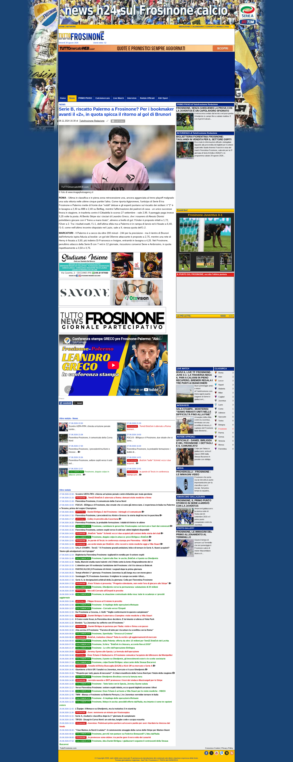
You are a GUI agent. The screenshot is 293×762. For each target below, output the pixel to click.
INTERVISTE (183, 405)
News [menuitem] (72, 98)
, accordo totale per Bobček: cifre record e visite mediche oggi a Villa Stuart (118, 544)
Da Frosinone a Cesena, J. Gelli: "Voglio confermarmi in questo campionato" (112, 612)
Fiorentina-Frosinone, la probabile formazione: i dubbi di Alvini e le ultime (110, 522)
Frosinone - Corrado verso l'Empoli (100, 608)
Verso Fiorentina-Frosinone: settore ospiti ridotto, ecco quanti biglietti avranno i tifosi (116, 687)
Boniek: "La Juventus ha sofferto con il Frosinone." (99, 623)
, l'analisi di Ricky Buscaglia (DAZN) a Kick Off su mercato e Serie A (114, 666)
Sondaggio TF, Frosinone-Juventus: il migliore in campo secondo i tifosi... (110, 576)
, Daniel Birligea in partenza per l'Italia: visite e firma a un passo (112, 626)
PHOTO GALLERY (185, 528)
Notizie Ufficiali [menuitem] (147, 98)
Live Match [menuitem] (118, 98)
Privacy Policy (227, 748)
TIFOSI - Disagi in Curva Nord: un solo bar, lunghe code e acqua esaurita (109, 719)
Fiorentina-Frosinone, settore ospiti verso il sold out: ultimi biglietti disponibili (112, 530)
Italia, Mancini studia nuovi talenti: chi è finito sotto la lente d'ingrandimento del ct (114, 562)
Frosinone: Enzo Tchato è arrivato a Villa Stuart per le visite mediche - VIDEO (120, 691)
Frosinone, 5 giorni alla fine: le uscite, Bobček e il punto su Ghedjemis (117, 558)
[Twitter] (211, 753)
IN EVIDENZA (183, 133)
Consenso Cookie (212, 748)
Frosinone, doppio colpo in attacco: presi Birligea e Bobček (112, 537)
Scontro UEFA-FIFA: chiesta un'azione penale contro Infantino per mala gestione (113, 494)
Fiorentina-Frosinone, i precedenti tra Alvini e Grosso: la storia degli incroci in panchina (117, 515)
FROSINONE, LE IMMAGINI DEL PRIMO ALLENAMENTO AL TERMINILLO (194, 534)
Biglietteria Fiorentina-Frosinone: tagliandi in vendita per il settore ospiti (109, 555)
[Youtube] (216, 753)
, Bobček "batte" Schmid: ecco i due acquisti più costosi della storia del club (118, 533)
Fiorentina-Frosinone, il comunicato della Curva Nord (100, 501)
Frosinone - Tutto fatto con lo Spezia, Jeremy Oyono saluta (112, 684)
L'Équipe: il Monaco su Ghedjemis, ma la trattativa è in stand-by (105, 709)
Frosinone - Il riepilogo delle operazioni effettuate (107, 605)
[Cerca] (232, 26)
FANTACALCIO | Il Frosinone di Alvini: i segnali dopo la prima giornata (108, 569)
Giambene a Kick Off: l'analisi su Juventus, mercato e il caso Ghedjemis (110, 669)
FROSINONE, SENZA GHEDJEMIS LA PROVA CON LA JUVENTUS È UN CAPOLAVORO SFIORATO (204, 109)
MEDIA (180, 468)
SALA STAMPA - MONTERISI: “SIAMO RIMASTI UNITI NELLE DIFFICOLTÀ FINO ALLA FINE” (193, 412)
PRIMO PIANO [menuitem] (85, 98)
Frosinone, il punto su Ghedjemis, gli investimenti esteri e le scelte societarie (120, 659)
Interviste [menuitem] (131, 98)
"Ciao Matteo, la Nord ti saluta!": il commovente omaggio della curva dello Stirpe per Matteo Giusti (122, 730)
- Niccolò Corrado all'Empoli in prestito (99, 591)
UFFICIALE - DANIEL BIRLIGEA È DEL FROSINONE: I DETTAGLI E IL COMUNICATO (194, 443)
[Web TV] (222, 753)
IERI (231, 316)
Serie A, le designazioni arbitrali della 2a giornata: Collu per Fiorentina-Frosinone (114, 580)
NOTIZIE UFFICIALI (186, 437)
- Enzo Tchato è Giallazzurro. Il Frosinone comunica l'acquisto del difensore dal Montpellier (124, 655)
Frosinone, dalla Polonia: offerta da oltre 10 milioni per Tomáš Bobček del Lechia (122, 641)
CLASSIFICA (221, 368)
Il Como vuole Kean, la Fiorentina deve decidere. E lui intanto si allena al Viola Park (114, 619)
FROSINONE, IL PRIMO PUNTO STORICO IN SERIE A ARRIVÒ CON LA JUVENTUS (193, 503)
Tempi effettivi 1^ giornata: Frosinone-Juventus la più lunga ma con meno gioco (113, 573)
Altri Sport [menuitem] (163, 98)
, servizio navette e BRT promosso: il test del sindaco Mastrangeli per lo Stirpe (119, 680)
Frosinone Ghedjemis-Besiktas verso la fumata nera (109, 677)
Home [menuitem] (63, 98)
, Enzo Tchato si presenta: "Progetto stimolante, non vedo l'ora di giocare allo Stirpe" (122, 583)
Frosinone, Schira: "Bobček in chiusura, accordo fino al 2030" (113, 644)
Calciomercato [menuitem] (102, 98)
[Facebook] (206, 753)
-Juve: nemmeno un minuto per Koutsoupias (103, 712)
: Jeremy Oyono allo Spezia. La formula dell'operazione (107, 651)
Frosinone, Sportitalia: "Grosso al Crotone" (104, 633)
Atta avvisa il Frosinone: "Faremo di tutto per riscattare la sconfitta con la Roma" (114, 630)
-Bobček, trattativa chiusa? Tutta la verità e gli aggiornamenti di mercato (116, 637)
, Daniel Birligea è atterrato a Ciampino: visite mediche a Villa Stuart (114, 615)
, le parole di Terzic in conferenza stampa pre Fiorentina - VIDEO (112, 540)
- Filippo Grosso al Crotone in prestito (99, 601)
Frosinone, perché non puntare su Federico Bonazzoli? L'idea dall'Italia (118, 734)
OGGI (223, 316)
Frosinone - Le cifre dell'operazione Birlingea (105, 648)
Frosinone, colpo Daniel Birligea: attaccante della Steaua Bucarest (116, 662)
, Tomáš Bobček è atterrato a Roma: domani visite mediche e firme (113, 497)
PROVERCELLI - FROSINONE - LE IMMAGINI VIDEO (193, 473)
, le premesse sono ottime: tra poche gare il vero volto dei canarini (113, 737)
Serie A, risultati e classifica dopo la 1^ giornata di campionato (105, 716)
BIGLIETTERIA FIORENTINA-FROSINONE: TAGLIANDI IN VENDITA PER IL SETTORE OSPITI (203, 138)
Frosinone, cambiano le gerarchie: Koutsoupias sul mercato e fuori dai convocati (123, 526)
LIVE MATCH (183, 368)
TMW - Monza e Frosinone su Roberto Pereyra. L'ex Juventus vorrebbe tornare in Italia (116, 694)
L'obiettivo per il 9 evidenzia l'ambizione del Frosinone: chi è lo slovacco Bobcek (113, 565)
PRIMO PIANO (184, 104)
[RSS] (232, 753)
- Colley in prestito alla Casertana (97, 519)
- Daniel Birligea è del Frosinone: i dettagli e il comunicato (108, 512)
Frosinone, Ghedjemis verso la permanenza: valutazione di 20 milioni (117, 587)
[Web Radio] (227, 753)
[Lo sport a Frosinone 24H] (81, 35)
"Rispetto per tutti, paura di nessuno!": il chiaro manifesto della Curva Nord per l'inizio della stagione (123, 673)
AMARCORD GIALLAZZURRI (191, 497)
